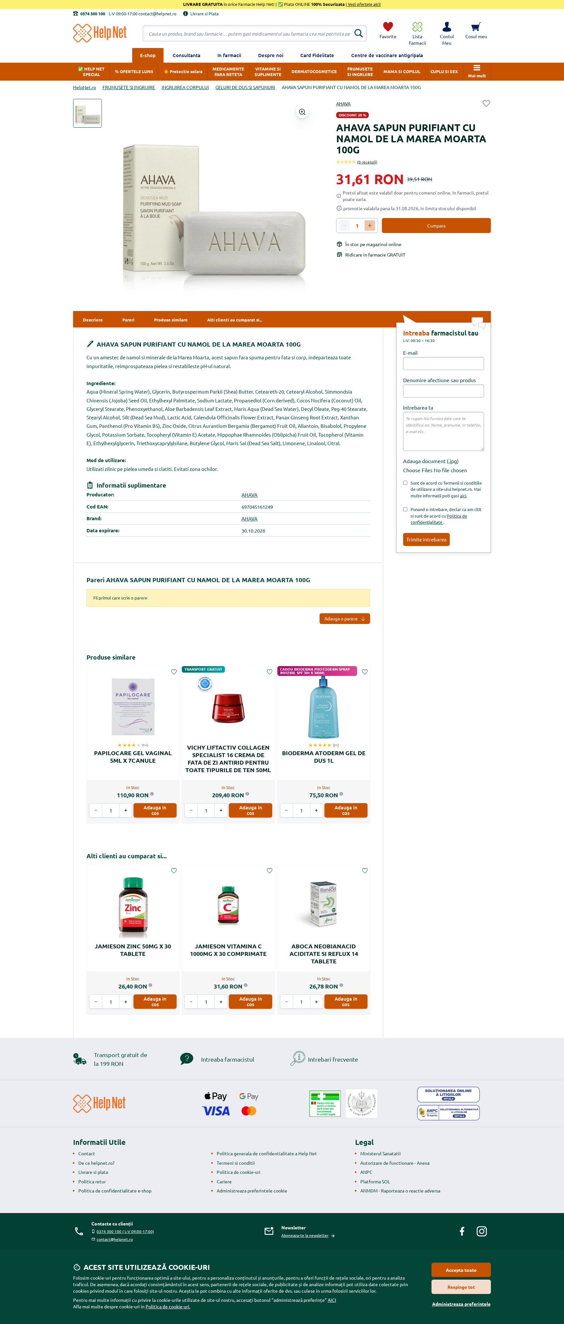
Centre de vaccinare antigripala (387, 55)
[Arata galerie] (302, 111)
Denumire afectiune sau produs (439, 380)
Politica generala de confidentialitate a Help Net (267, 1153)
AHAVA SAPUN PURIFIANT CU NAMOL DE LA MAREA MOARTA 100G (198, 344)
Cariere (224, 1181)
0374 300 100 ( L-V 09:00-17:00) (125, 1231)
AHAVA (343, 103)
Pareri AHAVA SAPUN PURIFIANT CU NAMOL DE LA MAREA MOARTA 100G (198, 580)
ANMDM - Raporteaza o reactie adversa (400, 1190)
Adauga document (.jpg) (431, 461)
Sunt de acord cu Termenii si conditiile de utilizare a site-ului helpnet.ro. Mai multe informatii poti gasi (446, 489)
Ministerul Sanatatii (380, 1153)
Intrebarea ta (418, 407)
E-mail (410, 352)
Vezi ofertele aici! (364, 4)
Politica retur (92, 1181)
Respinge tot (461, 1287)
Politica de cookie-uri (238, 1172)
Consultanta (186, 55)
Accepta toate (461, 1270)
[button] (447, 33)
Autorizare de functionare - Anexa (395, 1163)
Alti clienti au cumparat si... (126, 856)
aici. (463, 495)
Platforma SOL (375, 1181)
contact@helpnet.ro (115, 1239)
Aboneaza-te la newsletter (305, 1235)
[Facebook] (462, 1231)
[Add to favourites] (486, 103)
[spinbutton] (357, 226)
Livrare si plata (93, 1172)
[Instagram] (482, 1231)
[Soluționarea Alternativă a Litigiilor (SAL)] (448, 1113)
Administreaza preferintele (461, 1304)
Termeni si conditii (236, 1163)
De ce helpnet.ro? (96, 1163)
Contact (86, 1153)
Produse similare (110, 657)
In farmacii (229, 55)
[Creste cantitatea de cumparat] (370, 225)
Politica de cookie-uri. (168, 1306)
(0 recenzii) (367, 161)
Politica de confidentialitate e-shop (114, 1190)
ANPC (366, 1172)
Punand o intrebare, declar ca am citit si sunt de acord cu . (446, 515)
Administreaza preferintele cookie (252, 1190)
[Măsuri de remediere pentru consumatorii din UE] (448, 1094)
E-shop (148, 55)
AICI (332, 1300)
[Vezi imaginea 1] (87, 113)
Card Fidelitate (317, 55)
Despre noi (270, 55)
